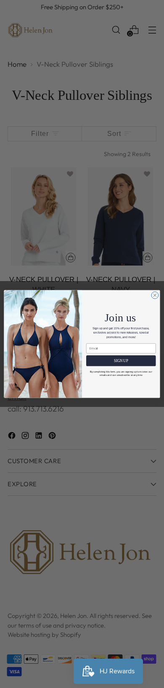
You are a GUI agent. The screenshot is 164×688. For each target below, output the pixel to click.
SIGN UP (121, 361)
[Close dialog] (155, 295)
